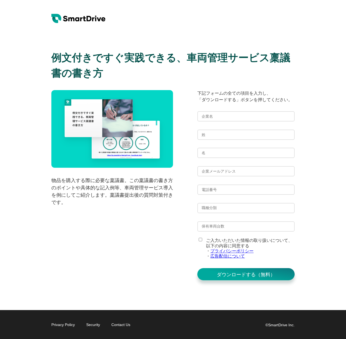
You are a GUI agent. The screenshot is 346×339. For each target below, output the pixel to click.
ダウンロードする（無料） (246, 274)
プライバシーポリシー (232, 251)
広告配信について (227, 256)
